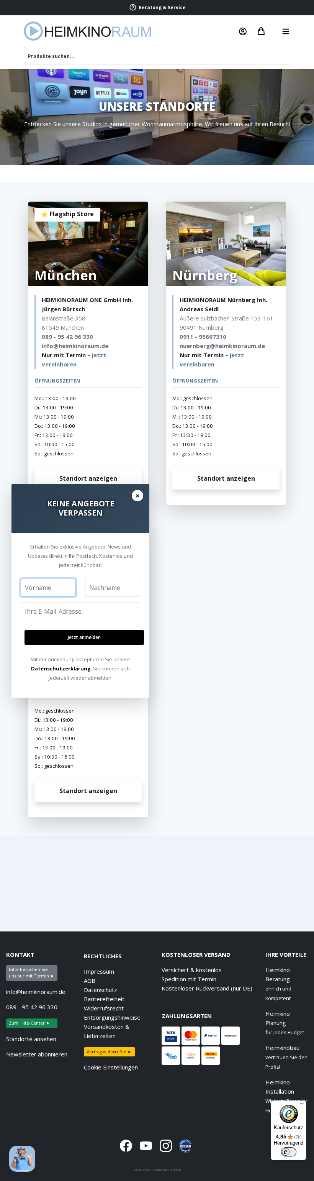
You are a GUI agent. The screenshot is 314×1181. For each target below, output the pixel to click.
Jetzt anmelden (84, 637)
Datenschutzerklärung (61, 668)
